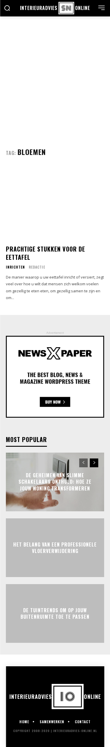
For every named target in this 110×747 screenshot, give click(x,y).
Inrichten (15, 267)
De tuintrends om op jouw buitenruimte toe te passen (55, 613)
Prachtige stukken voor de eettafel (45, 253)
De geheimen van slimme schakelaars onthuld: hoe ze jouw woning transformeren (55, 482)
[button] (7, 9)
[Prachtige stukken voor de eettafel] (55, 203)
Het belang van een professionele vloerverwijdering (55, 547)
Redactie (37, 266)
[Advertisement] (55, 74)
